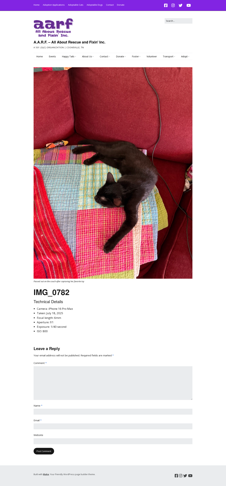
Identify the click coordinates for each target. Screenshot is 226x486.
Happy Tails (68, 56)
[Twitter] (180, 5)
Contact (110, 4)
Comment (40, 363)
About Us (87, 56)
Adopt (184, 56)
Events (52, 56)
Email (38, 420)
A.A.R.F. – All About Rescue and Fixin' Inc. (69, 42)
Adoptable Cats (75, 4)
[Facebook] (166, 5)
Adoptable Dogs (95, 4)
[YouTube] (188, 5)
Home (37, 4)
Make (46, 474)
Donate (120, 4)
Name (38, 405)
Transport (168, 56)
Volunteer (152, 56)
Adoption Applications (54, 4)
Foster (135, 56)
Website (38, 435)
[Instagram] (173, 5)
